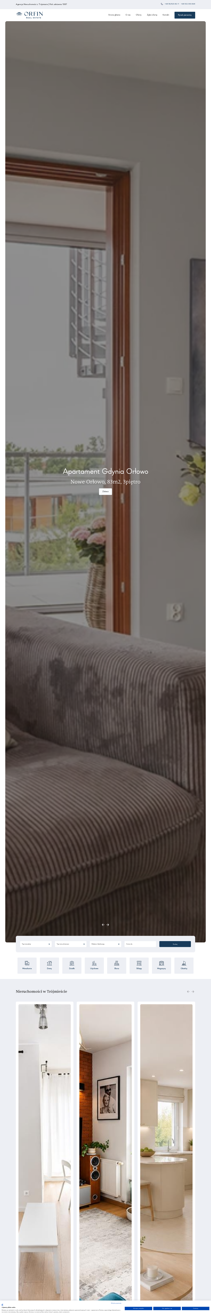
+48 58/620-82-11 (172, 4)
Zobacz (105, 492)
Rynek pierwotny (185, 15)
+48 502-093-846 (188, 4)
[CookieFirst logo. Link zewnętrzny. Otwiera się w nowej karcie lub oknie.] (2, 1305)
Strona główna (114, 15)
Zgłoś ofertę (152, 15)
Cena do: (129, 944)
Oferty (139, 15)
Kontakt (166, 15)
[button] (103, 925)
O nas (128, 15)
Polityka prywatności (116, 1303)
